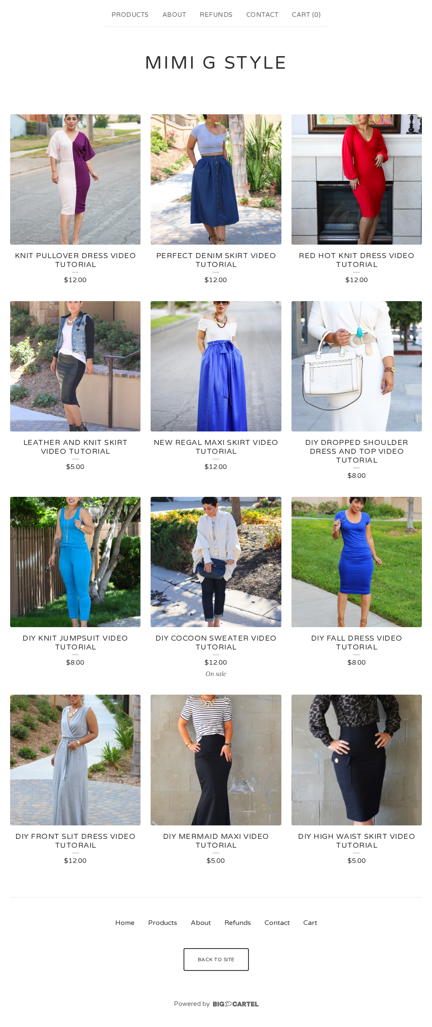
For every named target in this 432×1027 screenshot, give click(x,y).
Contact (262, 15)
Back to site (216, 959)
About (174, 15)
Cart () (306, 15)
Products (130, 15)
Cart (310, 923)
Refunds (216, 15)
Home (125, 923)
